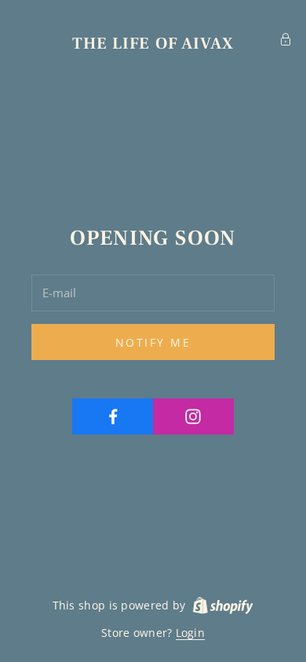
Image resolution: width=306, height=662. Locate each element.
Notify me (153, 342)
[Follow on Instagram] (194, 416)
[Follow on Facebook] (113, 416)
